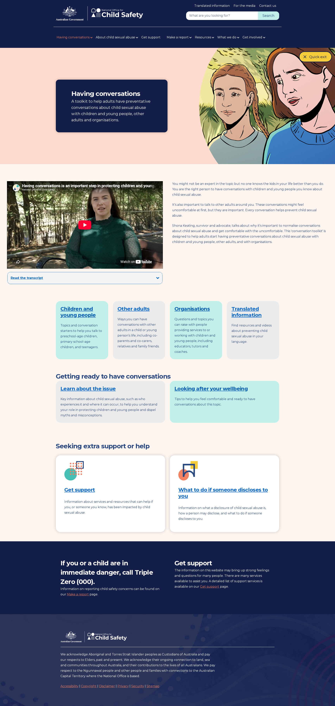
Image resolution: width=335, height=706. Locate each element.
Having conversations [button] (73, 37)
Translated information (212, 6)
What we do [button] (226, 37)
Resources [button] (203, 37)
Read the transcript (27, 278)
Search (268, 16)
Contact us (267, 6)
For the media (244, 6)
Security (137, 686)
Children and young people (78, 312)
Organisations (192, 309)
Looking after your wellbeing (211, 389)
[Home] (99, 13)
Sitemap (153, 686)
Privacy (123, 686)
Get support (151, 37)
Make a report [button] (178, 37)
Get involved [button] (252, 37)
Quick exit (318, 58)
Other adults (133, 309)
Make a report (78, 594)
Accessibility (69, 686)
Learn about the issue (88, 389)
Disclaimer (107, 686)
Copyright (89, 686)
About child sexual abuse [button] (115, 37)
